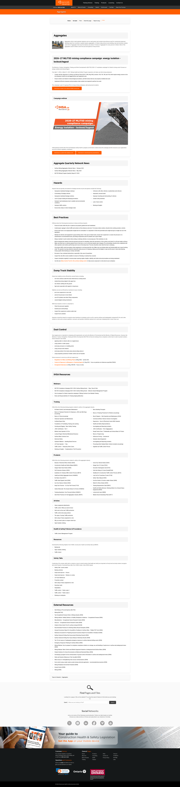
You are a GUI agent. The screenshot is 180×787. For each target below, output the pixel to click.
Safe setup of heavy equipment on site (64, 518)
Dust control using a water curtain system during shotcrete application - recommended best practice (79, 662)
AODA (93, 757)
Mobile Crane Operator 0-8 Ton (62, 431)
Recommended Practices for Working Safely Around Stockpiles (70, 627)
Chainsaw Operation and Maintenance (64, 418)
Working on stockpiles (60, 595)
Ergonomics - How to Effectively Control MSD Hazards (106, 421)
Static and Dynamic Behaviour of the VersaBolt (66, 657)
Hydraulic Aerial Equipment (99, 439)
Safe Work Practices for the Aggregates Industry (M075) (68, 494)
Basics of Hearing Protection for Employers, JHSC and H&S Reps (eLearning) (71, 412)
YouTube (111, 7)
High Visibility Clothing (60, 523)
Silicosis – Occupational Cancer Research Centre (67, 622)
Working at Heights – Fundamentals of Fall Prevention (68, 449)
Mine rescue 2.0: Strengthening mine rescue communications (69, 659)
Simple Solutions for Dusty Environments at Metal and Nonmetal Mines (72, 652)
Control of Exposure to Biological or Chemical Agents (69, 362)
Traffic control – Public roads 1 (62, 590)
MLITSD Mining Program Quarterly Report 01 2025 (67, 173)
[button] (63, 771)
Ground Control (58, 667)
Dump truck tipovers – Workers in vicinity (65, 575)
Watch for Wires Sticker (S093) (100, 483)
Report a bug (97, 20)
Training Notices (87, 3)
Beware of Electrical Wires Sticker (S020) (65, 462)
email (61, 762)
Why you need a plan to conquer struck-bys (65, 520)
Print (80, 20)
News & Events (82, 7)
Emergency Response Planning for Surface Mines (67, 642)
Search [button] (112, 702)
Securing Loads (58, 585)
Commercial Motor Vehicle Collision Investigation (105, 418)
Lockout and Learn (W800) (99, 492)
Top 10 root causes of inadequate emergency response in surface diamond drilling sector (77, 640)
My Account (104, 7)
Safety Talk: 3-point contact (61, 567)
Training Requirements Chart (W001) (102, 485)
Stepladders (58, 587)
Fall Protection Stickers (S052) (62, 470)
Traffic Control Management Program (63, 533)
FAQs (104, 753)
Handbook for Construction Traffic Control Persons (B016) (107, 473)
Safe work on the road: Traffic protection (64, 510)
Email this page (87, 20)
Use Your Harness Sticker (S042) (63, 483)
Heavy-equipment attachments (62, 505)
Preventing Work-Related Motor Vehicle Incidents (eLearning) (108, 444)
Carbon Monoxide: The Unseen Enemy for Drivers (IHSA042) (69, 489)
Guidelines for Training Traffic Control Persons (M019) (68, 473)
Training (96, 3)
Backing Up (57, 547)
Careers (94, 759)
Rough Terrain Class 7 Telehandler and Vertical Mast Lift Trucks (108, 431)
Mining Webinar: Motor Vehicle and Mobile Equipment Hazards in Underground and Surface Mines (78, 649)
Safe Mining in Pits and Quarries (63, 610)
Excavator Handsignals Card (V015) (101, 467)
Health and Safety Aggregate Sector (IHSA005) (66, 475)
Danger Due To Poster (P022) (100, 465)
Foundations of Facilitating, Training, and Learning (67, 424)
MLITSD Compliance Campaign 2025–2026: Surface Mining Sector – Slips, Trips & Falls (76, 388)
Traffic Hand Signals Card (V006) (62, 480)
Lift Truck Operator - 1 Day (61, 444)
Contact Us (119, 3)
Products (103, 3)
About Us (73, 7)
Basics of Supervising (98, 434)
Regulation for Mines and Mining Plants (65, 359)
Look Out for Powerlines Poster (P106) (102, 475)
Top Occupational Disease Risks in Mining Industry (67, 615)
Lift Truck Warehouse (60, 577)
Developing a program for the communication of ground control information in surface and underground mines (81, 654)
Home (83, 753)
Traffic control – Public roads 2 (62, 592)
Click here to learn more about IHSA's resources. (67, 88)
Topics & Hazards (56, 677)
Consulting (90, 7)
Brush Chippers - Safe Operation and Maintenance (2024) (107, 416)
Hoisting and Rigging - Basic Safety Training (65, 426)
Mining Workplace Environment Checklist (65, 664)
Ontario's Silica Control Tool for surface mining (66, 625)
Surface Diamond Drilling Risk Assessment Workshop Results (70, 635)
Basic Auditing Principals (99, 409)
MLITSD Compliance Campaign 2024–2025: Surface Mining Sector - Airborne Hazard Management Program (81, 390)
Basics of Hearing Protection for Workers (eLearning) (106, 413)
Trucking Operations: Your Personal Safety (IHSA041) (68, 492)
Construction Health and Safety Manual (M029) (66, 465)
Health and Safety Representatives (101, 424)
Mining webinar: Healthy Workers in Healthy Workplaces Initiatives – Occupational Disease (77, 617)
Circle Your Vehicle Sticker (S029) (101, 462)
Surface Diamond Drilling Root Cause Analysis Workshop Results (71, 637)
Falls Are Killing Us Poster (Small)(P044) (103, 470)
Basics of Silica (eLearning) (61, 416)
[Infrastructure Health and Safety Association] (64, 3)
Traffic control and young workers (63, 513)
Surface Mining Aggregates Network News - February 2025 (69, 168)
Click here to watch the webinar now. (63, 152)
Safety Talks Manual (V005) (99, 478)
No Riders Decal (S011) (60, 478)
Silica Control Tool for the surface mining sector (74, 261)
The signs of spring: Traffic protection (64, 515)
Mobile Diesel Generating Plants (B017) (102, 494)
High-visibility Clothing (60, 549)
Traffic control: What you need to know (64, 507)
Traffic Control (58, 552)
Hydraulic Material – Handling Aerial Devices (65, 441)
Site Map (115, 757)
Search (65, 702)
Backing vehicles (59, 570)
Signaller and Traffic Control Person (101, 446)
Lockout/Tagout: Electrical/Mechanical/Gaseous (66, 434)
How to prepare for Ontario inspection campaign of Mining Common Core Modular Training (77, 393)
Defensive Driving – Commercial (101, 436)
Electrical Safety (59, 439)
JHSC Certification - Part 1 (61, 429)
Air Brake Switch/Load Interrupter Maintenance (66, 409)
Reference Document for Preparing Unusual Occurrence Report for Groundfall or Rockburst (77, 632)
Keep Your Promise (121, 7)
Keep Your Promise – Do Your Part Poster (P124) (67, 485)
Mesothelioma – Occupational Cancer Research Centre (68, 620)
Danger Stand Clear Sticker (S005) (63, 467)
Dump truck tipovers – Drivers (62, 572)
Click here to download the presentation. (88, 152)
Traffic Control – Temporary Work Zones (64, 446)
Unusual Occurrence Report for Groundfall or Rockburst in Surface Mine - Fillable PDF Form (77, 630)
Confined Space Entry (60, 421)
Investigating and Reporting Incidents (102, 426)
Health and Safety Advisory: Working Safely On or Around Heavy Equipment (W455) (108, 488)
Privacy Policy (106, 757)
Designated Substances (61, 365)
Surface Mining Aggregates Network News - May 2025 (68, 170)
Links (114, 759)
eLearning (111, 3)
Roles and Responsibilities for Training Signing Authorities (69, 396)
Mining (56, 612)
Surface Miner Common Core (62, 436)
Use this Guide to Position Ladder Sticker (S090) (105, 480)
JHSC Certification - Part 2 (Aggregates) (103, 429)
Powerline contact (59, 580)
